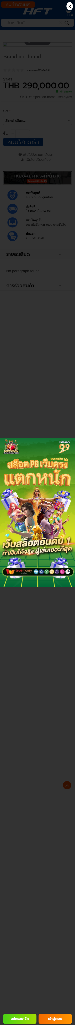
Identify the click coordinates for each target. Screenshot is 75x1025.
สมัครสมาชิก (20, 1018)
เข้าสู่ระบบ (55, 1018)
